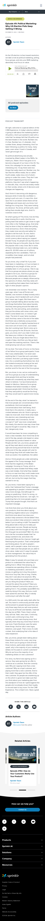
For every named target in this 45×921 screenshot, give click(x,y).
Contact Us (22, 810)
